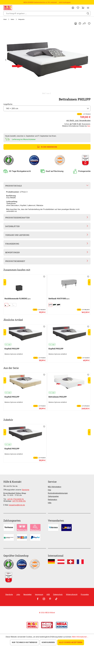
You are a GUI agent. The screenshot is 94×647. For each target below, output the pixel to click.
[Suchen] (88, 13)
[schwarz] (58, 305)
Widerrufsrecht (71, 594)
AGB (48, 594)
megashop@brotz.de (17, 505)
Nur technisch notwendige (24, 642)
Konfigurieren (48, 642)
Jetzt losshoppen (65, 2)
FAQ (49, 490)
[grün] (54, 305)
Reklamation (52, 499)
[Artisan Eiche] (10, 305)
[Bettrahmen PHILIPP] (46, 60)
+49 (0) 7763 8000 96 (15, 499)
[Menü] (88, 7)
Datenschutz (58, 594)
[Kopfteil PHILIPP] (25, 333)
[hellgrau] (50, 305)
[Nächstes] (87, 60)
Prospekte (85, 594)
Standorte (25, 490)
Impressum (39, 594)
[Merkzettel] (77, 7)
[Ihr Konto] (72, 7)
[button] (17, 171)
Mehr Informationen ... (80, 637)
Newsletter (28, 594)
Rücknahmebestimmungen (58, 493)
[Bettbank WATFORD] (69, 283)
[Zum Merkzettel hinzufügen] (89, 23)
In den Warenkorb (49, 147)
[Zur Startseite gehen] (7, 7)
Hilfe (49, 503)
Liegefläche (7, 104)
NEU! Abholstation (54, 487)
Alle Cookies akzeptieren (70, 642)
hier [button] (88, 126)
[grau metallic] (6, 305)
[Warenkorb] (83, 7)
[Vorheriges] (5, 60)
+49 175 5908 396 (19, 501)
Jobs (18, 594)
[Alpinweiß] (14, 305)
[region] (47, 61)
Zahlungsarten (53, 496)
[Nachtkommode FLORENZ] (25, 283)
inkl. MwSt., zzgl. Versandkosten (78, 120)
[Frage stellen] (80, 23)
